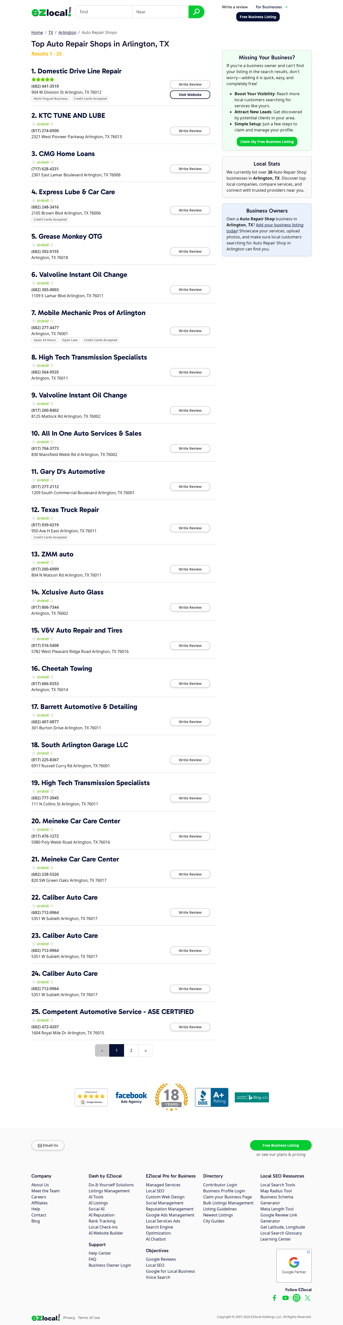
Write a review (235, 7)
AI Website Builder (106, 1233)
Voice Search (158, 1277)
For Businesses (269, 7)
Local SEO (155, 1191)
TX (50, 32)
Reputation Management (170, 1209)
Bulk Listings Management (228, 1203)
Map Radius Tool (276, 1191)
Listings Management (109, 1191)
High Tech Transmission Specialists (93, 357)
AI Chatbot (156, 1239)
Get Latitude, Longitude (282, 1227)
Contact (38, 1215)
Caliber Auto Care (70, 897)
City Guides (213, 1221)
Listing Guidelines (220, 1209)
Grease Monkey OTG (70, 236)
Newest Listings (218, 1215)
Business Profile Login (224, 1191)
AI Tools (96, 1197)
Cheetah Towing (67, 668)
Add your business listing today (265, 228)
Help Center (100, 1253)
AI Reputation (102, 1215)
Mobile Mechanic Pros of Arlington (91, 313)
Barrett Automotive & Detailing (88, 706)
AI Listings (98, 1203)
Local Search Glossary (281, 1233)
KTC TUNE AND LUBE (72, 115)
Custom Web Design (165, 1197)
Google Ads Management (170, 1215)
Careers (38, 1197)
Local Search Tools (277, 1185)
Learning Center (275, 1239)
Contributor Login (220, 1185)
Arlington (67, 32)
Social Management (165, 1203)
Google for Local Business (170, 1271)
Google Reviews (161, 1259)
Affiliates (39, 1203)
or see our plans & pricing (281, 1154)
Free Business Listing (281, 1145)
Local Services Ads (163, 1221)
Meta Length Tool (277, 1209)
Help (35, 1209)
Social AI (96, 1209)
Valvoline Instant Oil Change (83, 274)
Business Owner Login (110, 1265)
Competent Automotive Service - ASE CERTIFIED (118, 1011)
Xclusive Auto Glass (72, 592)
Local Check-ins (103, 1227)
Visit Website (190, 94)
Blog (35, 1221)
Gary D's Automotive (72, 471)
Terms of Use (89, 1317)
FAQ (92, 1259)
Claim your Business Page (227, 1197)
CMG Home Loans (67, 153)
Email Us (50, 1145)
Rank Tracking (102, 1221)
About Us (40, 1185)
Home (37, 32)
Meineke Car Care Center (81, 821)
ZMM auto (57, 554)
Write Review (190, 84)
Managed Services (163, 1185)
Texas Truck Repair (70, 509)
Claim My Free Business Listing (267, 141)
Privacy (69, 1317)
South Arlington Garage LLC (84, 745)
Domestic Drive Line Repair (80, 71)
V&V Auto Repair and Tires (82, 630)
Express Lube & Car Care (77, 192)
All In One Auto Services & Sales (91, 433)
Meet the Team (45, 1191)
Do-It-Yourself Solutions (111, 1185)
